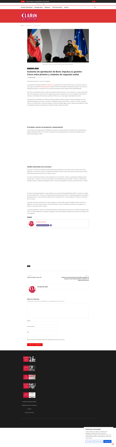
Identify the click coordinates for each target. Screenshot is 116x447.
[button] (93, 1)
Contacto (29, 409)
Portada (36, 68)
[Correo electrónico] (51, 225)
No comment (47, 77)
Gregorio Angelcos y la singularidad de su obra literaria (37, 1)
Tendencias (47, 7)
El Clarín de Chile (31, 77)
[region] (98, 435)
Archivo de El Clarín (29, 412)
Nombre (29, 320)
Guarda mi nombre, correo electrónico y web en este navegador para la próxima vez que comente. (46, 339)
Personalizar (89, 441)
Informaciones (38, 7)
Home (22, 25)
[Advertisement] (58, 117)
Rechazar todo (98, 441)
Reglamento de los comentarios (29, 405)
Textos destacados (57, 7)
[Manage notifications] (113, 444)
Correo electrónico (31, 326)
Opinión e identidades (26, 7)
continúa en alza (51, 84)
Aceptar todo (107, 441)
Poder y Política (37, 25)
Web (28, 332)
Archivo (66, 7)
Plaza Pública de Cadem (44, 86)
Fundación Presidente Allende (29, 401)
